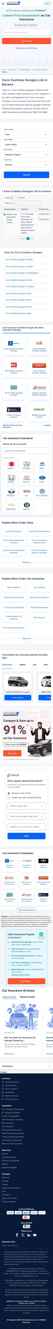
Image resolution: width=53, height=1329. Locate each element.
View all (25, 562)
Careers (5, 1184)
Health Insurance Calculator (13, 1133)
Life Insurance (10, 1085)
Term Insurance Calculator (12, 1119)
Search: (8, 203)
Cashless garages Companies (12, 426)
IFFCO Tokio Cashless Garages (14, 394)
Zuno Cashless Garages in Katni (18, 293)
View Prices (26, 41)
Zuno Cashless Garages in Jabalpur (20, 286)
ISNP (4, 1191)
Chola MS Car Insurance (26, 866)
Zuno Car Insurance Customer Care (39, 541)
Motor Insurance (13, 587)
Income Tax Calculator (11, 1116)
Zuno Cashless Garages (40, 69)
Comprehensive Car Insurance (14, 617)
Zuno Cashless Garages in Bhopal (19, 259)
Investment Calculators (14, 1109)
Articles (5, 1154)
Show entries (15, 198)
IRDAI (4, 1245)
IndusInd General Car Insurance (26, 900)
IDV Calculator (39, 617)
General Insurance (12, 1082)
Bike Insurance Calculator (12, 1144)
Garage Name (9, 209)
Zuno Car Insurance (14, 531)
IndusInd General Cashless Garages (39, 394)
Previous (22, 239)
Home (3, 69)
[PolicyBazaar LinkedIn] (28, 1235)
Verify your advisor (9, 1198)
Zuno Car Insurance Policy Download (13, 551)
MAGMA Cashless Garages (39, 416)
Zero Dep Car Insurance (13, 597)
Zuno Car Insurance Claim (39, 531)
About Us (5, 1177)
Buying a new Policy (21, 793)
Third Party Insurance (39, 607)
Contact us (6, 1195)
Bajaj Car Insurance (9, 866)
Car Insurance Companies (13, 628)
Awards (5, 1164)
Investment (9, 1092)
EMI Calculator (7, 1123)
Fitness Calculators (12, 1113)
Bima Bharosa (12, 1245)
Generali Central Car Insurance (9, 883)
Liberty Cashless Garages (14, 416)
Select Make (8, 139)
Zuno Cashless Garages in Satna (19, 307)
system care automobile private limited (12, 218)
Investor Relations (9, 1202)
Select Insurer (8, 129)
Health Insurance (12, 1096)
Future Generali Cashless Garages (39, 350)
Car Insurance (12, 69)
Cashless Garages (24, 69)
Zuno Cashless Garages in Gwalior (19, 266)
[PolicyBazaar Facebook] (17, 1235)
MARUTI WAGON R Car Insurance (18, 692)
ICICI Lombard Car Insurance (43, 883)
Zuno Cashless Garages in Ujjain (18, 313)
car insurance (17, 97)
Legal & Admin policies (11, 1188)
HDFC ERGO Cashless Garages (14, 372)
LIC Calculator (7, 1126)
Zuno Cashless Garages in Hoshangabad (22, 273)
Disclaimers (7, 1066)
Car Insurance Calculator (14, 607)
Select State (8, 149)
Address (24, 209)
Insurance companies (10, 1160)
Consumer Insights (9, 1167)
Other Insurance (11, 1099)
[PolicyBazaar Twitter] (23, 1235)
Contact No (43, 209)
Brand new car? (26, 48)
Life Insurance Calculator (12, 1130)
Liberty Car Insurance (43, 900)
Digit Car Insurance (43, 866)
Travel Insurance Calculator (13, 1137)
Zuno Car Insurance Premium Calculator (39, 551)
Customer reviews (9, 1157)
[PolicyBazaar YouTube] (34, 1235)
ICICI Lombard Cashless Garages (39, 372)
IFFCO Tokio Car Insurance (9, 900)
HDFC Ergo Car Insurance (26, 883)
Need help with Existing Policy (26, 797)
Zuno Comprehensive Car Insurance (14, 541)
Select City (7, 160)
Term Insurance (11, 1089)
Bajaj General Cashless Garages (13, 350)
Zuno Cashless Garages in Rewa (19, 300)
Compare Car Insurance (39, 597)
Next (32, 239)
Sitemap (5, 1181)
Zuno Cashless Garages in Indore (19, 280)
